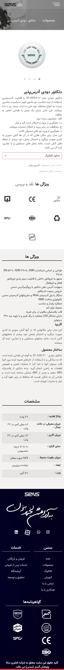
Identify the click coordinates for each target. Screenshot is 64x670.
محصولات (48, 20)
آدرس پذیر (34, 165)
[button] (39, 79)
